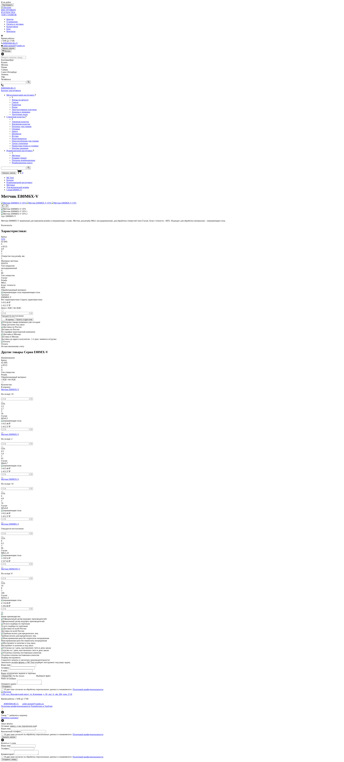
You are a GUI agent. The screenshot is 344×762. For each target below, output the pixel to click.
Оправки (16, 129)
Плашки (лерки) (19, 158)
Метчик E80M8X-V (10, 524)
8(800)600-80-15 (8, 88)
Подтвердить (7, 5)
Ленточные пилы (20, 114)
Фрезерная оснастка (21, 124)
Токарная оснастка (20, 121)
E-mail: (4, 670)
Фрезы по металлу (20, 100)
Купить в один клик (24, 320)
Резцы (14, 107)
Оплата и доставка (15, 24)
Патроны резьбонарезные (23, 160)
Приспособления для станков (25, 141)
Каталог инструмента (11, 90)
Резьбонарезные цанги (22, 163)
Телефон (5, 748)
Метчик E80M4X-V (10, 434)
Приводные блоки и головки (25, 146)
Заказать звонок (8, 173)
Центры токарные (20, 148)
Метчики (16, 155)
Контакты (10, 31)
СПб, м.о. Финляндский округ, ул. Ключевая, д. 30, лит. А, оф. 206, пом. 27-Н (36, 694)
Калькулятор (12, 26)
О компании (12, 22)
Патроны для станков (21, 126)
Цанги (15, 131)
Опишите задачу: (9, 684)
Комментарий (7, 754)
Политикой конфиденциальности (88, 689)
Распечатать (6, 225)
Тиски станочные (20, 143)
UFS (3, 239)
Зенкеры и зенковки (21, 112)
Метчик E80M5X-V (10, 479)
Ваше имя (5, 728)
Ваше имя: (6, 665)
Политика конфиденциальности (16, 706)
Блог (8, 29)
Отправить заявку (9, 760)
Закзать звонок (8, 48)
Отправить (6, 687)
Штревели (16, 134)
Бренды (9, 19)
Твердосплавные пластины (24, 109)
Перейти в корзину (10, 718)
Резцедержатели (19, 138)
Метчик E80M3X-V (10, 389)
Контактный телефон (11, 731)
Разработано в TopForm (41, 706)
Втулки (15, 136)
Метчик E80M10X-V (10, 569)
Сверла (15, 102)
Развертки (16, 105)
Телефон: (5, 668)
